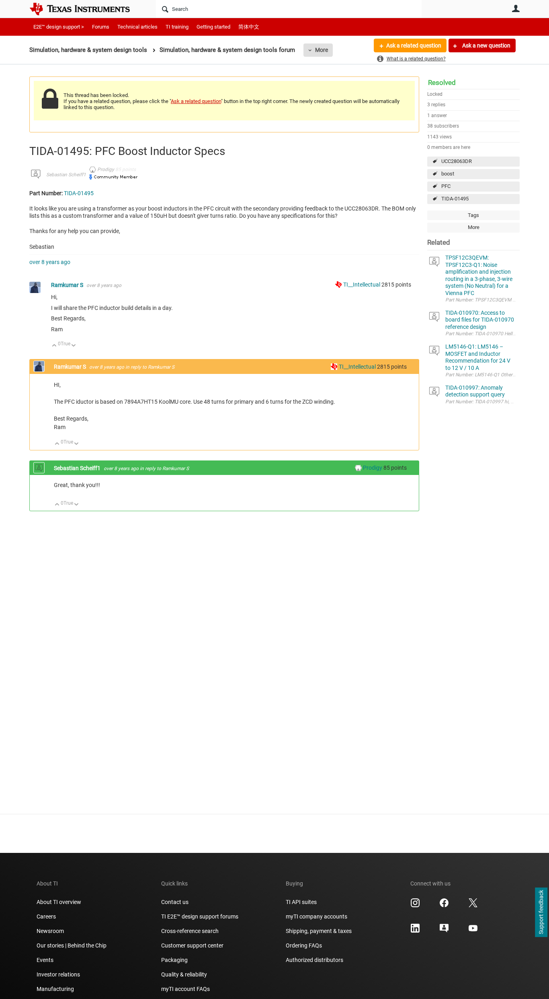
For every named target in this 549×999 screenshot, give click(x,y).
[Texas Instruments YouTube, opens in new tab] (473, 931)
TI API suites (301, 902)
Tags (473, 215)
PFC (446, 186)
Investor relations (58, 974)
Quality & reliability (184, 974)
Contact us (174, 902)
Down (73, 346)
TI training (177, 27)
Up (54, 346)
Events (45, 960)
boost (447, 174)
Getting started (213, 27)
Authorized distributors (314, 960)
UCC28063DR (456, 161)
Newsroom (50, 931)
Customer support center (192, 945)
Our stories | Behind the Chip (72, 945)
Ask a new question (485, 45)
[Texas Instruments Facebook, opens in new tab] (444, 905)
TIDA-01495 (455, 199)
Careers (46, 916)
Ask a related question (413, 45)
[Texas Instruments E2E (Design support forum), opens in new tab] (444, 931)
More (321, 50)
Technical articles (137, 27)
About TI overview (59, 902)
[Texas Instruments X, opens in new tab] (473, 905)
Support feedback (541, 912)
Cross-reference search (190, 931)
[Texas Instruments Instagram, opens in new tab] (415, 905)
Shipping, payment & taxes (319, 931)
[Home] (85, 8)
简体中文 (248, 27)
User (516, 8)
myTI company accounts (316, 916)
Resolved (442, 82)
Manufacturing (55, 989)
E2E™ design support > (58, 27)
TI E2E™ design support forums (199, 916)
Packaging (174, 960)
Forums (100, 27)
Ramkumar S (67, 285)
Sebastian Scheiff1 (66, 175)
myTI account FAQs (185, 989)
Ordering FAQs (304, 945)
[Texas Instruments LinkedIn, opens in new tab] (415, 931)
